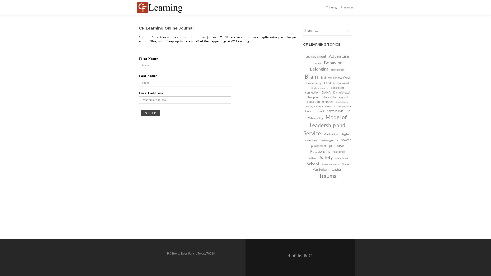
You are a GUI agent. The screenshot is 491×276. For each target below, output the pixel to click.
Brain (311, 76)
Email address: (152, 93)
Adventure (339, 56)
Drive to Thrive (329, 97)
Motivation (330, 134)
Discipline (313, 97)
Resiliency (312, 158)
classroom (337, 87)
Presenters (348, 7)
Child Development (336, 83)
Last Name (148, 76)
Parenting (311, 140)
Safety (326, 157)
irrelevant (319, 111)
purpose (336, 145)
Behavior (333, 62)
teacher (336, 169)
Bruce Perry (314, 83)
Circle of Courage (319, 88)
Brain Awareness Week (335, 77)
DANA (326, 92)
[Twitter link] (294, 255)
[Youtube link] (305, 255)
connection (312, 92)
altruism (317, 63)
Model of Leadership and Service (325, 125)
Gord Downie (342, 102)
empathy (328, 101)
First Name (148, 59)
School (313, 163)
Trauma (328, 175)
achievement (316, 56)
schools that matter (330, 164)
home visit (330, 106)
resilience (339, 151)
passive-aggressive (329, 140)
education (313, 101)
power (346, 140)
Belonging (319, 69)
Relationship (320, 151)
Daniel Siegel (341, 92)
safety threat (341, 158)
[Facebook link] (289, 255)
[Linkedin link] (299, 255)
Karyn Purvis (334, 111)
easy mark (343, 97)
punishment (318, 146)
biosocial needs (338, 69)
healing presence (314, 106)
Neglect (345, 134)
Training (331, 7)
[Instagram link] (310, 255)
